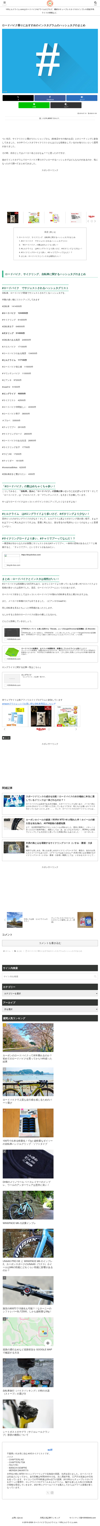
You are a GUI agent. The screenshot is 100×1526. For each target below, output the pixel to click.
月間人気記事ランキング (50, 1517)
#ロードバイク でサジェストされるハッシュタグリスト (44, 240)
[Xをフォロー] (48, 1492)
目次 (46, 231)
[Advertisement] (50, 128)
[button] (66, 105)
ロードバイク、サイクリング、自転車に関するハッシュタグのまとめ (47, 237)
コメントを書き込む (50, 943)
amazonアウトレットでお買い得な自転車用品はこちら (27, 703)
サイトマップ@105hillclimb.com (82, 1517)
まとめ (7, 738)
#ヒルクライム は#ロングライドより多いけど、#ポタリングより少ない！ (52, 248)
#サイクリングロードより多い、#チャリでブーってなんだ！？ (46, 252)
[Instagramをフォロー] (52, 1492)
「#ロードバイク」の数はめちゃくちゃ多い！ (40, 244)
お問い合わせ (17, 1517)
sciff (50, 1449)
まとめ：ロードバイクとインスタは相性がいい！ (41, 256)
